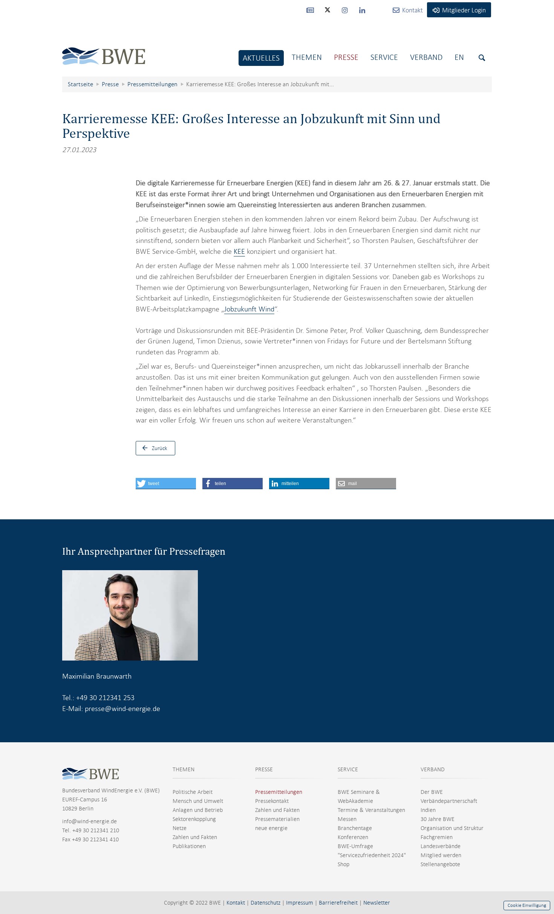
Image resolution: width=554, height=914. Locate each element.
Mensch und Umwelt (198, 801)
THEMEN (183, 769)
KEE (239, 251)
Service (384, 57)
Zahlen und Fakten (195, 837)
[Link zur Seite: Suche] (482, 57)
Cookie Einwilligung (527, 905)
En (459, 57)
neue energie (271, 828)
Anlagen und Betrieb (198, 810)
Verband (426, 57)
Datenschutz (265, 902)
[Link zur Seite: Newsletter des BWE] (310, 9)
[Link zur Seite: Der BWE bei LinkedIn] (362, 9)
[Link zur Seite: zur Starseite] (103, 50)
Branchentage (355, 828)
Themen (307, 57)
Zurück (159, 448)
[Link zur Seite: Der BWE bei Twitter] (327, 13)
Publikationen (189, 846)
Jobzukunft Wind (249, 309)
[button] (166, 483)
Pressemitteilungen (278, 792)
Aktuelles (261, 58)
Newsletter (376, 902)
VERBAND (433, 769)
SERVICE (348, 769)
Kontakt (235, 902)
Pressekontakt (272, 801)
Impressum (299, 902)
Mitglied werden (441, 855)
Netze (180, 828)
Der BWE (432, 792)
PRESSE (264, 769)
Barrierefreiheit (338, 902)
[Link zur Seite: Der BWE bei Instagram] (344, 9)
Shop (343, 864)
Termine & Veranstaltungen (371, 810)
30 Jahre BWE (438, 819)
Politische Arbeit (193, 792)
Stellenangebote (440, 864)
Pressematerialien (277, 819)
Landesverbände (441, 846)
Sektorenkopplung (194, 819)
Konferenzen (353, 837)
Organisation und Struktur (452, 828)
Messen (347, 819)
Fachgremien (437, 837)
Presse (346, 57)
